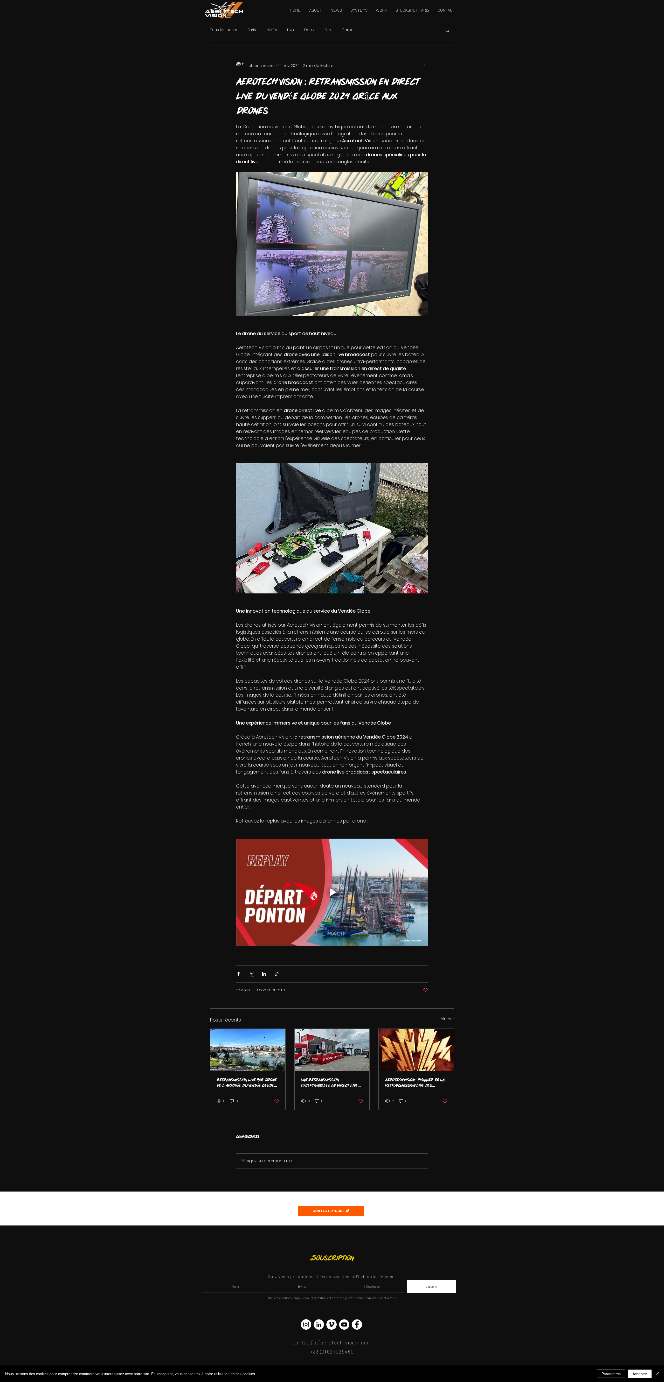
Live (290, 29)
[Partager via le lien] (276, 974)
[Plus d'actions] (425, 65)
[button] (447, 30)
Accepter (640, 1373)
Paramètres (611, 1373)
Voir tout (446, 1019)
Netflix (271, 29)
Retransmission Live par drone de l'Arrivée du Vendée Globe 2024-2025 (246, 1083)
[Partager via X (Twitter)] (251, 974)
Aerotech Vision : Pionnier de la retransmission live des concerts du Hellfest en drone (415, 1083)
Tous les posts (223, 29)
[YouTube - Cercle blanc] (344, 1324)
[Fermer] (658, 1374)
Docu (309, 29)
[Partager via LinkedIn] (263, 974)
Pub (327, 29)
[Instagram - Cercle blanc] (306, 1324)
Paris (251, 29)
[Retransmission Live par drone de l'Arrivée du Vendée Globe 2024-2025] (247, 1050)
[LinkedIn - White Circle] (319, 1324)
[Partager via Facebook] (238, 974)
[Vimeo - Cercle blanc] (331, 1324)
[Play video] (332, 892)
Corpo (348, 29)
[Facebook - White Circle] (357, 1324)
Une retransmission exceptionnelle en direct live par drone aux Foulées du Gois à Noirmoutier (331, 1083)
